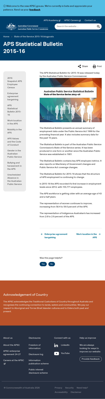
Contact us (90, 20)
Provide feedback (91, 359)
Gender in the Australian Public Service (14, 154)
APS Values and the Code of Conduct (14, 142)
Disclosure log (36, 354)
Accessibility (61, 392)
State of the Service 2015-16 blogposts (34, 37)
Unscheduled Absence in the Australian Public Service (14, 179)
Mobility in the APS (14, 131)
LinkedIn (66, 346)
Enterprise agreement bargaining (12, 96)
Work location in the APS (14, 122)
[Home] (27, 26)
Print (99, 66)
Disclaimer (76, 392)
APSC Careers (72, 20)
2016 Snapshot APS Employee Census (14, 83)
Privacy (58, 388)
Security (69, 388)
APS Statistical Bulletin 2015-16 (14, 110)
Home (6, 37)
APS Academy (51, 20)
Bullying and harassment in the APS (14, 166)
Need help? (82, 388)
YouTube (66, 354)
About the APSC (11, 345)
